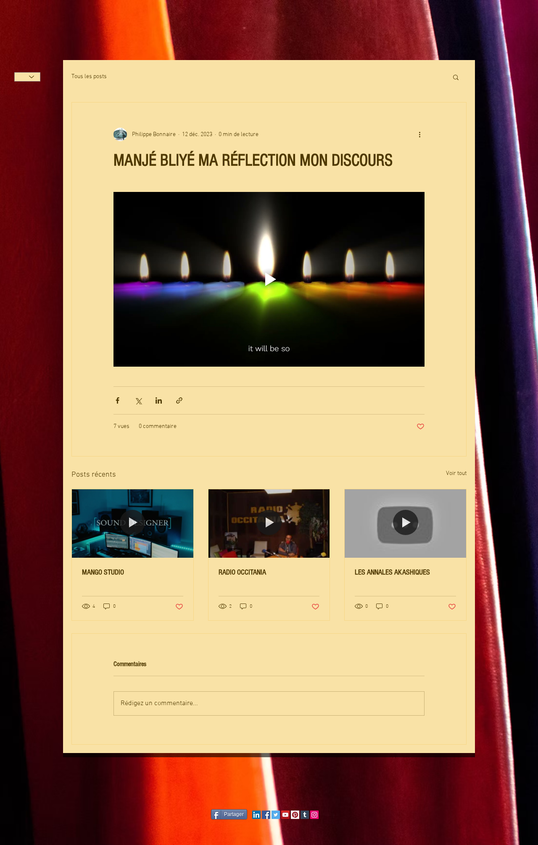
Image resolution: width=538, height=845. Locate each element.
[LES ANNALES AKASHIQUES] (405, 523)
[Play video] (269, 279)
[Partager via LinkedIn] (159, 400)
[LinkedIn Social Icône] (256, 815)
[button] (456, 76)
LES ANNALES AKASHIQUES (392, 572)
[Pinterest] (295, 815)
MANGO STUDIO (103, 572)
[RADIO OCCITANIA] (269, 523)
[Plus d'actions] (419, 134)
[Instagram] (314, 815)
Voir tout (456, 473)
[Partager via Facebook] (117, 400)
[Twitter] (276, 815)
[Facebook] (266, 815)
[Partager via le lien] (179, 400)
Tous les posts (89, 76)
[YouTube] (285, 815)
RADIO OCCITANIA (242, 572)
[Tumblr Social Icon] (305, 815)
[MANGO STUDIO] (132, 523)
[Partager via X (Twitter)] (138, 400)
